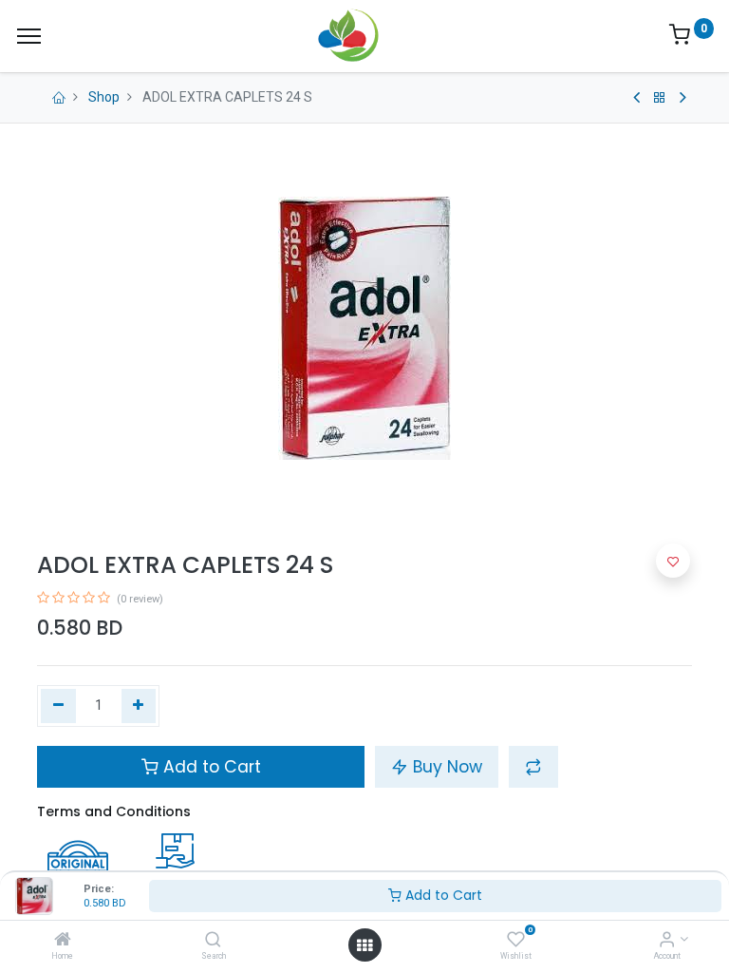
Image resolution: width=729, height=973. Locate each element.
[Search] (213, 940)
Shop (104, 97)
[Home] (62, 940)
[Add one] (139, 706)
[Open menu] (364, 945)
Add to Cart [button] (210, 766)
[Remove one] (58, 706)
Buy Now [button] (445, 766)
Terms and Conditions (114, 811)
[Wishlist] (516, 940)
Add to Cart (442, 895)
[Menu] (29, 36)
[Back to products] (659, 97)
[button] (533, 767)
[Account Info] (667, 940)
